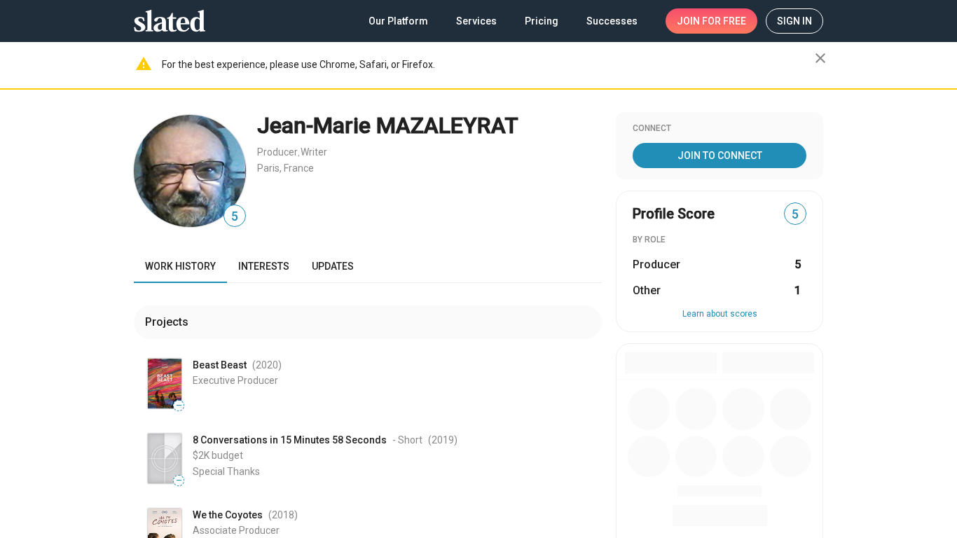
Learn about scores (719, 314)
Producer (277, 152)
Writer (314, 152)
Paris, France (285, 168)
